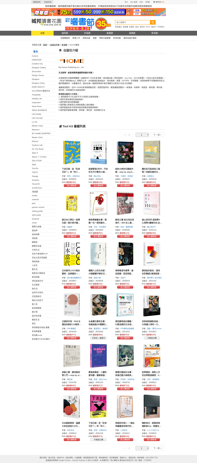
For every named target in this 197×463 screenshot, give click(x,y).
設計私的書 (36, 316)
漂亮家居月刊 (37, 281)
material (35, 199)
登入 (126, 2)
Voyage (35, 176)
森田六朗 (97, 278)
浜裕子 (123, 278)
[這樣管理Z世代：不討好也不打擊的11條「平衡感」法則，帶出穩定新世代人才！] (98, 152)
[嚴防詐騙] (98, 6)
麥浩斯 (64, 45)
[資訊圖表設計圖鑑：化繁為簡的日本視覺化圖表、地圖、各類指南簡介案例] (125, 305)
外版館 (87, 33)
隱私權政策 (103, 458)
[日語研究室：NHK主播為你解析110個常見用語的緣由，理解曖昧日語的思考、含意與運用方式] (72, 305)
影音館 (154, 33)
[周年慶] (98, 12)
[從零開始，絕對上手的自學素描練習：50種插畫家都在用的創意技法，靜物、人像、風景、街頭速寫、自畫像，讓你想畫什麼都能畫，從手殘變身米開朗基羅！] (152, 356)
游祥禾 (142, 27)
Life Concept (37, 118)
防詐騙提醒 (113, 458)
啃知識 (35, 238)
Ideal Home (37, 106)
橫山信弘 (97, 176)
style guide (36, 215)
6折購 (147, 2)
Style (34, 164)
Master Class (37, 126)
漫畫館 (132, 33)
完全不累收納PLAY (40, 254)
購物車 (160, 2)
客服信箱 (132, 458)
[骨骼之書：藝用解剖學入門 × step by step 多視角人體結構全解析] (72, 356)
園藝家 (35, 242)
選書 (95, 38)
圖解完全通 (36, 246)
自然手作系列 (37, 292)
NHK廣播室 (72, 329)
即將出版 (86, 38)
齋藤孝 (70, 227)
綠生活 (35, 289)
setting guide (37, 211)
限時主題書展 (105, 38)
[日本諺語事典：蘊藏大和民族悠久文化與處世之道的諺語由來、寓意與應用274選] (72, 406)
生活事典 (35, 285)
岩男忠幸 (71, 430)
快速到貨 (48, 2)
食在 (34, 323)
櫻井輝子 (151, 278)
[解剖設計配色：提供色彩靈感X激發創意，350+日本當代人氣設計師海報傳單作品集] (152, 254)
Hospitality (36, 95)
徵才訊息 (51, 458)
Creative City (37, 64)
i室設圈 (35, 192)
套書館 (110, 33)
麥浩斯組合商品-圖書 (40, 327)
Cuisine (35, 56)
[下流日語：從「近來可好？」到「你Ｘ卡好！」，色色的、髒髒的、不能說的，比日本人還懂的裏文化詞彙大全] (98, 406)
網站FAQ (60, 458)
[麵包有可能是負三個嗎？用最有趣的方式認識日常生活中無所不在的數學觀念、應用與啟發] (152, 152)
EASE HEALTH (38, 87)
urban (34, 223)
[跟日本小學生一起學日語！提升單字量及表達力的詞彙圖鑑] (72, 203)
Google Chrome (64, 460)
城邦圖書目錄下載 (90, 458)
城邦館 (65, 33)
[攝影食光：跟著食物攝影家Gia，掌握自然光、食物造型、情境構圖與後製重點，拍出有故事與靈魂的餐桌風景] (152, 406)
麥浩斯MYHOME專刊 (41, 339)
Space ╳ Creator (39, 157)
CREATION (36, 60)
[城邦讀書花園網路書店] (46, 23)
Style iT (35, 153)
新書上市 (76, 38)
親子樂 (35, 312)
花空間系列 (36, 296)
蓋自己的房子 (37, 300)
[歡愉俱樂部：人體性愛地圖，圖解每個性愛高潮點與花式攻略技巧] (98, 356)
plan (34, 203)
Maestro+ (36, 130)
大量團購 (78, 458)
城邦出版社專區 (130, 38)
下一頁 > (157, 135)
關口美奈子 (151, 227)
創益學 (35, 230)
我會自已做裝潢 (38, 273)
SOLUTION (37, 161)
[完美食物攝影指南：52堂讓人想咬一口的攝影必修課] (152, 305)
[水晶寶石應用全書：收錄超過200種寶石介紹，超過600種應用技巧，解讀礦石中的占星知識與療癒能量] (98, 305)
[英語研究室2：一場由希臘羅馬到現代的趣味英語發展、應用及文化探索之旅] (125, 406)
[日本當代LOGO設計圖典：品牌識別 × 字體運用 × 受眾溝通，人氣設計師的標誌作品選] (72, 254)
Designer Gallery (39, 67)
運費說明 (36, 2)
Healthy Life (37, 98)
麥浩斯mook (37, 335)
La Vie (34, 122)
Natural (35, 141)
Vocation (35, 180)
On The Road (37, 149)
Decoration (36, 71)
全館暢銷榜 (65, 38)
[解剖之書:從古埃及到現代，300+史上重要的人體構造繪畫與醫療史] (125, 203)
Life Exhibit (36, 114)
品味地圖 (35, 234)
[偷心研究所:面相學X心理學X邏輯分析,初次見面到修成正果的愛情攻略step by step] (152, 203)
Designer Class (38, 83)
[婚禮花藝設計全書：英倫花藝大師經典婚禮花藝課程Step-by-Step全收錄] (125, 356)
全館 (42, 33)
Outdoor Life (37, 145)
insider (35, 195)
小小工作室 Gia (153, 430)
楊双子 (153, 27)
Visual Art (36, 184)
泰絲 (137, 27)
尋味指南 (35, 261)
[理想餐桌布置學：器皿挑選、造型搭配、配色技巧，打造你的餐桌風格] (125, 254)
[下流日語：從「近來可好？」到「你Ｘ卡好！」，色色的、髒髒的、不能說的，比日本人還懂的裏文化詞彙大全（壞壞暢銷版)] (72, 152)
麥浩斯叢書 (36, 331)
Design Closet (38, 75)
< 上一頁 (126, 135)
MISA (148, 27)
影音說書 (117, 38)
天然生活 (35, 250)
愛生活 (35, 269)
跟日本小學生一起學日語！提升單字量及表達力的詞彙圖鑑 (71, 223)
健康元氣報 (36, 226)
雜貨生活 (35, 320)
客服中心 (123, 458)
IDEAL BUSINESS (39, 110)
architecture (37, 188)
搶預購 (125, 27)
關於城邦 (43, 458)
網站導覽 (69, 458)
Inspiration (36, 102)
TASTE (35, 172)
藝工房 (35, 304)
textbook (35, 219)
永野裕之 (151, 176)
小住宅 (35, 265)
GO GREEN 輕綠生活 (41, 91)
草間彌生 (118, 27)
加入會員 (133, 2)
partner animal (38, 207)
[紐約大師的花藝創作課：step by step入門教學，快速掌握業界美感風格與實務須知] (125, 152)
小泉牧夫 (124, 430)
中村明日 (160, 27)
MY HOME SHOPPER (41, 133)
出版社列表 (55, 45)
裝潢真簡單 (36, 308)
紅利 (141, 2)
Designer (36, 79)
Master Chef (37, 137)
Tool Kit (35, 168)
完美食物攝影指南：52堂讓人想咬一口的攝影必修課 (151, 324)
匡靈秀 (131, 27)
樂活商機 (35, 277)
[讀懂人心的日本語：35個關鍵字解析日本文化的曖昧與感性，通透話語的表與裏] (98, 254)
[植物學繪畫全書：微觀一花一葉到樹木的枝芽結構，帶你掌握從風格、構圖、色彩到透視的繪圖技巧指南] (98, 203)
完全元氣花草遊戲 (39, 258)
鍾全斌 (70, 379)
